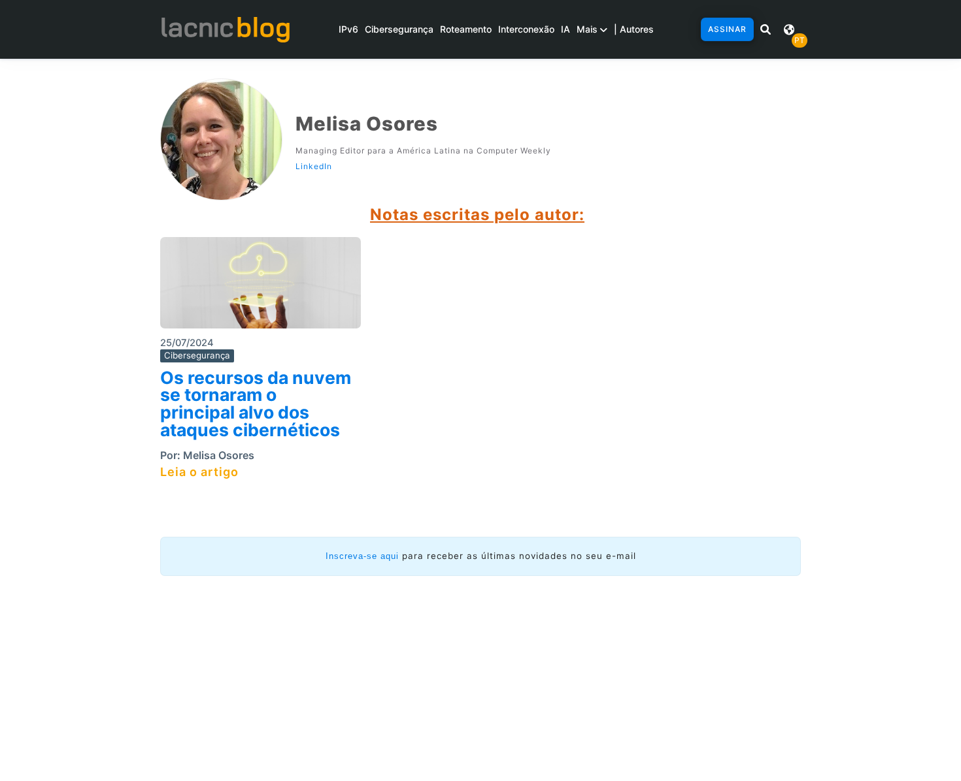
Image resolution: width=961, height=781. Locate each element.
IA (565, 29)
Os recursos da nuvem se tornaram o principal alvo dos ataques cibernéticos (255, 403)
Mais (588, 29)
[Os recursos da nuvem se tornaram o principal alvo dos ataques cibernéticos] (260, 287)
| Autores (634, 29)
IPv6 (348, 29)
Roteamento (466, 29)
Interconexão (526, 29)
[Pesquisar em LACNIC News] (765, 29)
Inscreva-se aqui (362, 556)
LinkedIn (313, 166)
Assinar (727, 29)
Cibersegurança (399, 29)
